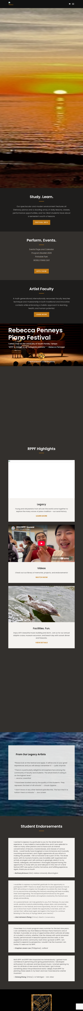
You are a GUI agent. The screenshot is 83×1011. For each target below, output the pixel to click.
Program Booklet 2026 (41, 253)
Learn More (41, 314)
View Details (41, 642)
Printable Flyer (41, 256)
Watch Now (42, 577)
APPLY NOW (41, 271)
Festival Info (41, 222)
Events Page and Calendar (41, 249)
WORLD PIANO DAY (41, 260)
